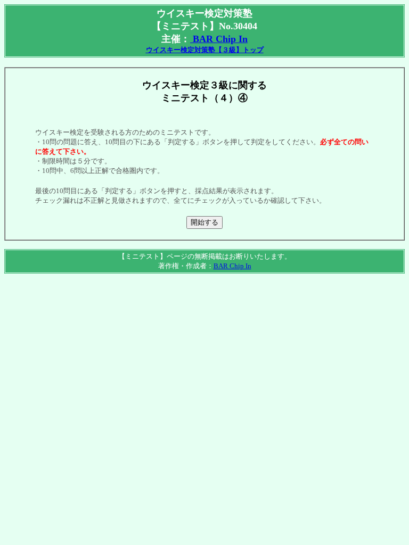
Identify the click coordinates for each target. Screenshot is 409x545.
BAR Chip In (219, 39)
